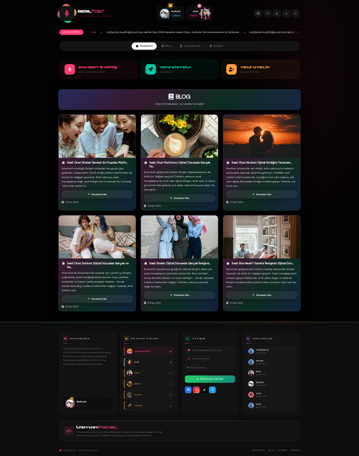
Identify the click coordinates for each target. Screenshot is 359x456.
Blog (168, 45)
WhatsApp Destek (211, 379)
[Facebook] (258, 13)
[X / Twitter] (286, 13)
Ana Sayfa (258, 450)
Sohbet (283, 450)
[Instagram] (267, 13)
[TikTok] (277, 13)
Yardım (295, 450)
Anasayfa (146, 45)
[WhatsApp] (296, 13)
